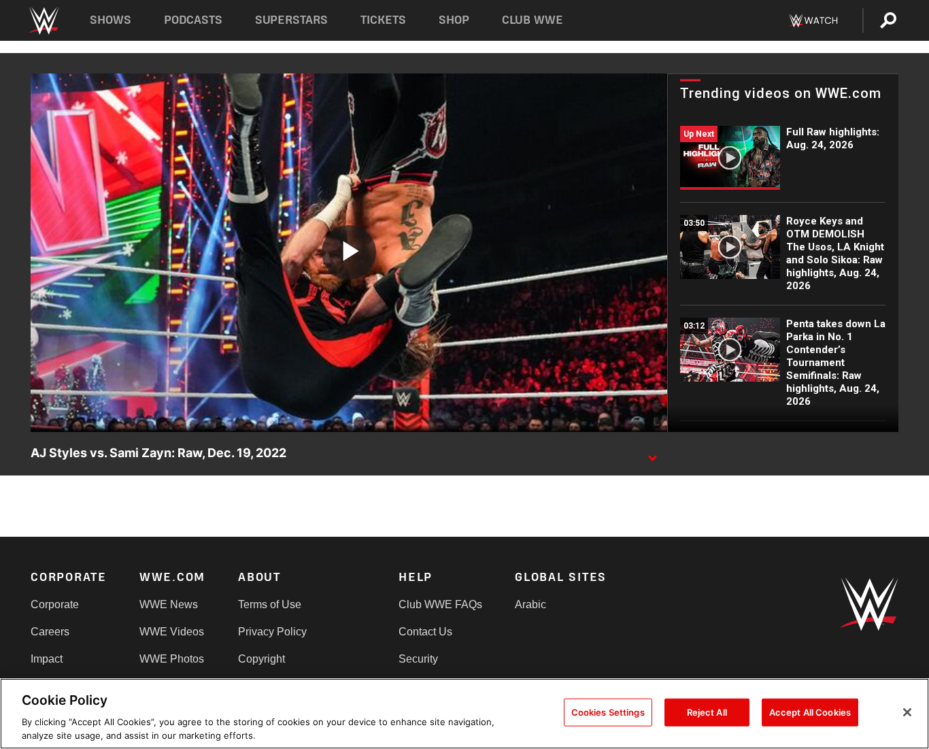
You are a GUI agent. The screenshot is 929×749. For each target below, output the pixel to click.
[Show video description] (652, 454)
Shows (110, 20)
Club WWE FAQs (440, 604)
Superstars (291, 20)
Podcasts (193, 20)
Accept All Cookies (810, 712)
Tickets (383, 20)
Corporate (55, 604)
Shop (454, 20)
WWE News (168, 604)
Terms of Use (269, 604)
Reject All (707, 712)
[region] (464, 713)
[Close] (907, 712)
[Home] (43, 20)
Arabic (530, 604)
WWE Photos (171, 659)
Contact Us (425, 631)
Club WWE (532, 20)
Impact (47, 659)
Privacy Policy (272, 631)
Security (418, 659)
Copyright (261, 659)
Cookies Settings (608, 712)
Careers (50, 631)
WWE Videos (171, 631)
